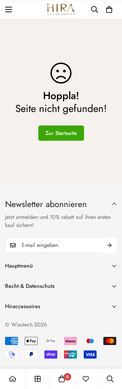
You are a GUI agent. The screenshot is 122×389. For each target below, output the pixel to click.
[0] (109, 9)
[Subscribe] (109, 245)
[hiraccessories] (61, 9)
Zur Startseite (61, 133)
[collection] (37, 378)
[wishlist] (85, 378)
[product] (12, 379)
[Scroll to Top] (110, 353)
